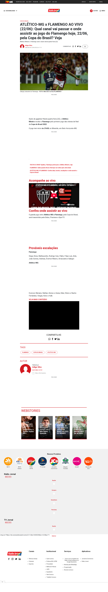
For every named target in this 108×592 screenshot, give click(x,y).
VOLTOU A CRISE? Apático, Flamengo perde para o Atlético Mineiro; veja (51, 165)
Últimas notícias (33, 558)
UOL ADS (54, 1)
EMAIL (101, 1)
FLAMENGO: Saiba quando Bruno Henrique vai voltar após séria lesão (50, 168)
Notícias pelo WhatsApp (70, 564)
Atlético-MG (52, 352)
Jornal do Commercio (87, 558)
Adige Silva (28, 45)
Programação (67, 567)
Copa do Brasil (38, 352)
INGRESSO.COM (20, 1)
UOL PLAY (48, 1)
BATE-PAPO (92, 1)
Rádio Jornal (85, 561)
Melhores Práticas (51, 566)
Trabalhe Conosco (51, 577)
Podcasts (31, 561)
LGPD (47, 569)
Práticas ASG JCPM (51, 561)
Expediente (49, 572)
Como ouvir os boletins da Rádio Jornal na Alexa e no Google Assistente (72, 560)
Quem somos (50, 558)
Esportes (31, 564)
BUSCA (84, 1)
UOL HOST (29, 1)
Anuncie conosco (68, 570)
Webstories (30, 411)
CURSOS (42, 1)
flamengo (25, 352)
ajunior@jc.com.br (37, 370)
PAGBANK (35, 1)
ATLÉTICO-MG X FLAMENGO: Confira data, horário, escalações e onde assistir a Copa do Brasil (53, 171)
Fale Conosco (50, 574)
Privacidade (49, 564)
